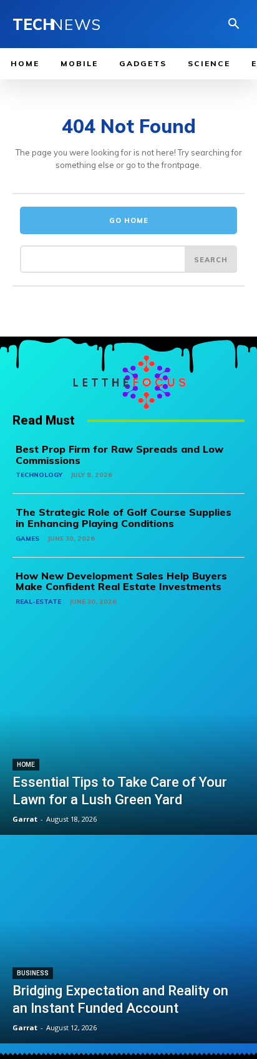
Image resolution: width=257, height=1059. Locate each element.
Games (27, 538)
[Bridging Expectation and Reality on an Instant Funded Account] (128, 940)
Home (26, 764)
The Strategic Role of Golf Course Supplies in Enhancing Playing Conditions (123, 518)
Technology (39, 475)
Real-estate (38, 602)
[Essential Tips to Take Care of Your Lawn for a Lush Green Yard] (128, 732)
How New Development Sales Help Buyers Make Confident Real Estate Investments (121, 581)
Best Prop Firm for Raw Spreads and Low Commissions (119, 454)
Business (33, 973)
